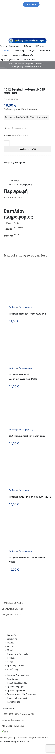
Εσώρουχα (12, 639)
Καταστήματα (13, 702)
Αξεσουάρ (11, 635)
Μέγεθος (8, 136)
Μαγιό (10, 650)
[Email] (14, 171)
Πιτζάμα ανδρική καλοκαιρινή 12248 (30, 496)
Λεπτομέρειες (25, 307)
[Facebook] (6, 171)
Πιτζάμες (31, 117)
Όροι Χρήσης (13, 679)
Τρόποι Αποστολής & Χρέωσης (22, 694)
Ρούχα (10, 662)
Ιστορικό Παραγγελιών (18, 675)
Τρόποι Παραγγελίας (17, 690)
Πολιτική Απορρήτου (17, 683)
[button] (14, 162)
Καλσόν (10, 643)
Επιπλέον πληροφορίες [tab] (20, 184)
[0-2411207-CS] (27, 81)
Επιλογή (13, 307)
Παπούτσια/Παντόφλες (18, 654)
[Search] (46, 34)
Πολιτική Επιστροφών (18, 698)
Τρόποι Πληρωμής (16, 687)
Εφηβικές (20, 117)
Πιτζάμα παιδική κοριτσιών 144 (27, 313)
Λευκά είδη (12, 669)
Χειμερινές (42, 117)
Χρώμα (7, 128)
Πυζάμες (11, 658)
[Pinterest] (11, 171)
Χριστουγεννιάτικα (16, 665)
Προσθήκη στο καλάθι (27, 149)
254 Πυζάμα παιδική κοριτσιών (27, 436)
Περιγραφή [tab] (14, 181)
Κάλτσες (11, 646)
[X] (9, 171)
